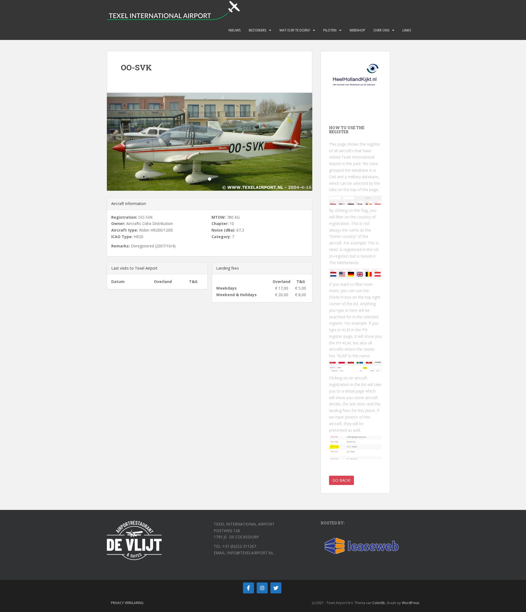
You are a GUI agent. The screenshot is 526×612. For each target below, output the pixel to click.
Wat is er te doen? (294, 30)
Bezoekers (257, 30)
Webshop (357, 30)
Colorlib (378, 603)
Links (406, 30)
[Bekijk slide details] (355, 79)
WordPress (410, 603)
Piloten (329, 30)
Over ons (381, 30)
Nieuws (234, 30)
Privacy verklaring (127, 603)
